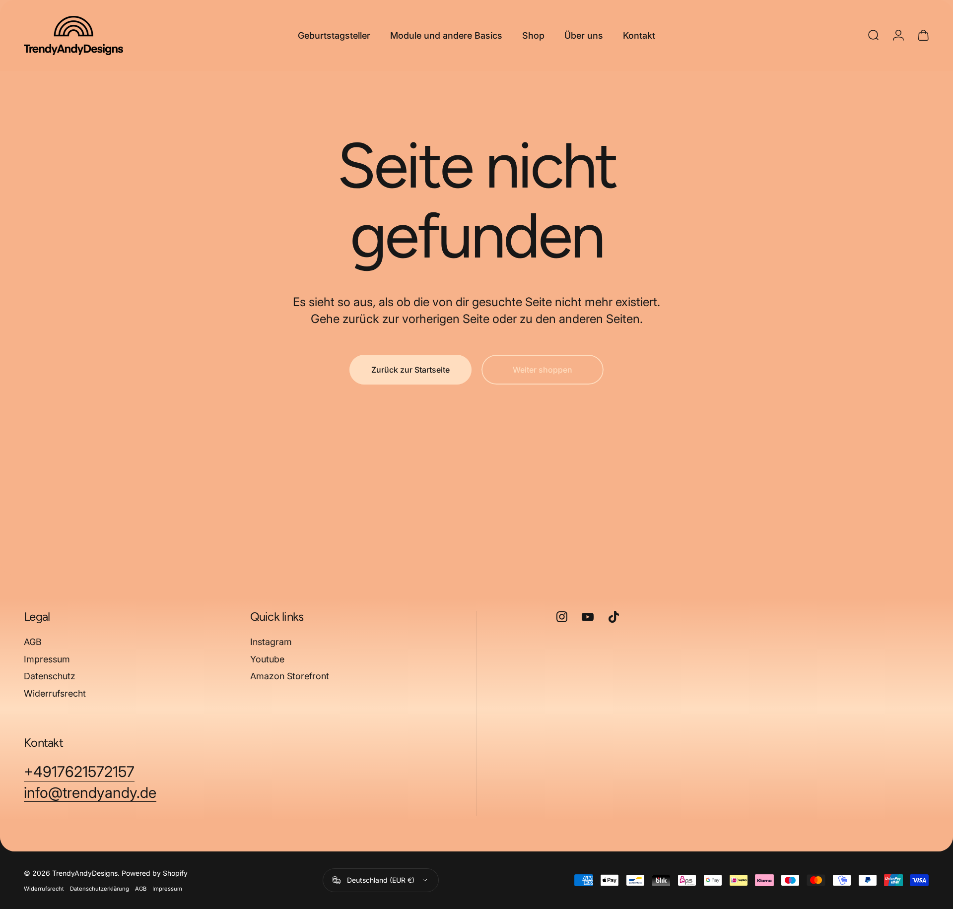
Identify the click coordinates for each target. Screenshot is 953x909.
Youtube (267, 659)
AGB (33, 642)
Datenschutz (49, 676)
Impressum (47, 659)
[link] (79, 772)
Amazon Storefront (289, 676)
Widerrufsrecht (55, 693)
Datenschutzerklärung (99, 888)
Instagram (271, 642)
